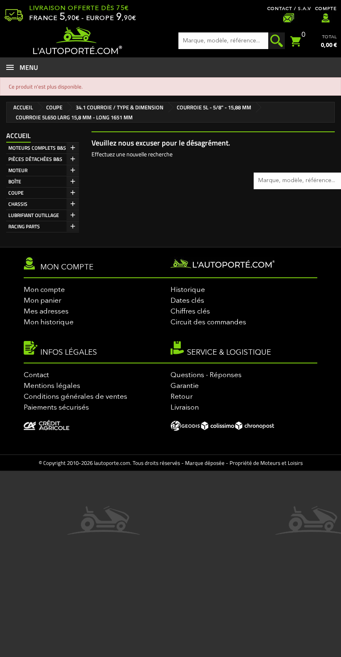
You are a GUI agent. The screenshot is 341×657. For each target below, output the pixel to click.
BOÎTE (14, 181)
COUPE (16, 193)
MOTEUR (17, 170)
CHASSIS (17, 204)
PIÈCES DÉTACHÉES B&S (35, 159)
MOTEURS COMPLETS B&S (37, 148)
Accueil (18, 136)
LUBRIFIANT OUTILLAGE (33, 215)
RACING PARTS (24, 226)
